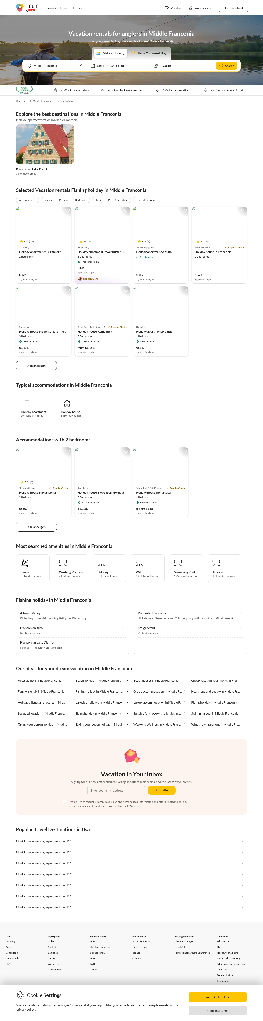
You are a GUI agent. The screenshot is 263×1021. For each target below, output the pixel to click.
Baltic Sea (53, 952)
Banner (136, 952)
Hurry (220, 946)
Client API (180, 946)
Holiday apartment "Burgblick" (40, 251)
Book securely (97, 952)
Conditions (223, 969)
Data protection (225, 975)
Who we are (223, 941)
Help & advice (139, 946)
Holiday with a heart (227, 952)
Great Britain (12, 958)
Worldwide (54, 963)
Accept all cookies (217, 997)
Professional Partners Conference (192, 952)
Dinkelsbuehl (146, 618)
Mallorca (52, 941)
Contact (94, 969)
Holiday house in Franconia (213, 251)
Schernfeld (41, 618)
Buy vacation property (228, 958)
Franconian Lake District (32, 169)
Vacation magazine (100, 946)
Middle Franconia (42, 100)
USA (8, 963)
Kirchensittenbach (31, 632)
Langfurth (194, 618)
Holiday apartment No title (154, 331)
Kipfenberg (27, 618)
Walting (53, 618)
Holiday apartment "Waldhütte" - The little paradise (113, 251)
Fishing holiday (65, 100)
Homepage (22, 100)
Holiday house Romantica (95, 331)
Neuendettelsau (164, 618)
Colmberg (181, 618)
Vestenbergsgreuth (149, 632)
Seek (92, 941)
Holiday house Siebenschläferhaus (42, 331)
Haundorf (26, 647)
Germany (10, 941)
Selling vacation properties (231, 963)
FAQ (92, 963)
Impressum (223, 980)
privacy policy (25, 1009)
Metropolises (55, 969)
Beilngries (65, 618)
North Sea (53, 946)
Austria (9, 946)
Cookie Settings (217, 1010)
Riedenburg (79, 618)
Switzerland (12, 952)
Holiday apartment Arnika (154, 251)
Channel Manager (184, 941)
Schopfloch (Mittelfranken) (217, 618)
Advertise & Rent (141, 941)
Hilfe (92, 958)
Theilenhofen (41, 647)
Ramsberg (56, 647)
